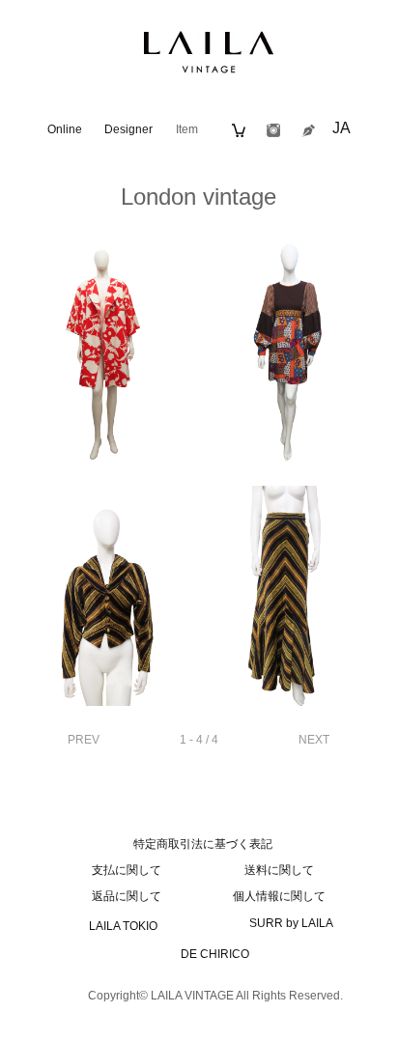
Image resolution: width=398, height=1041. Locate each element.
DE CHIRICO (215, 954)
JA (341, 128)
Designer (128, 129)
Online (64, 129)
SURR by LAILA (291, 923)
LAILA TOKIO (123, 926)
